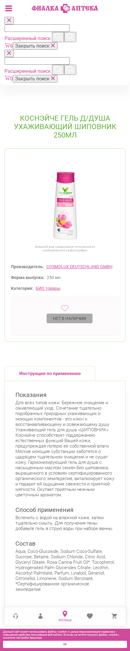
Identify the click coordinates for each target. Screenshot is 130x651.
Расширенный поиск (28, 38)
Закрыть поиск (33, 46)
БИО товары (48, 288)
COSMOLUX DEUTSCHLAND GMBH (79, 266)
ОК (65, 644)
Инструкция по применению (50, 373)
